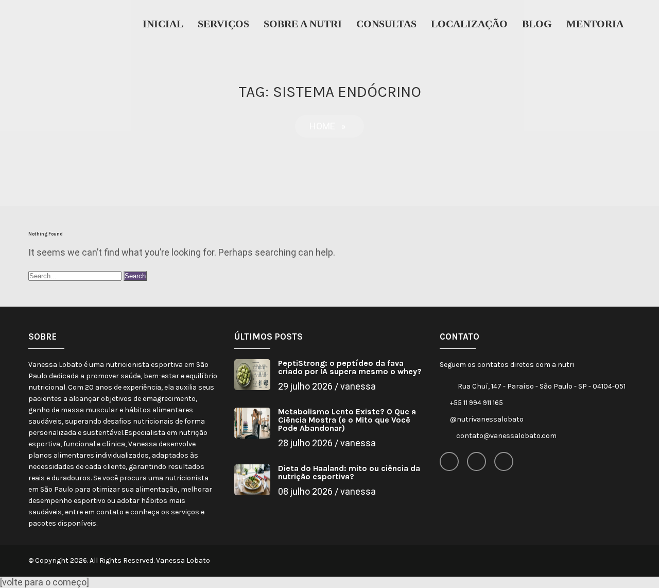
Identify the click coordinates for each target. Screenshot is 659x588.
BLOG (537, 23)
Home (322, 126)
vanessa (358, 386)
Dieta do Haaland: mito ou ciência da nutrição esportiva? (349, 472)
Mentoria (594, 23)
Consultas (386, 23)
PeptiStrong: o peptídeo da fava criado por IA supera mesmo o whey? (350, 367)
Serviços (223, 23)
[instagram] (476, 461)
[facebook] (449, 461)
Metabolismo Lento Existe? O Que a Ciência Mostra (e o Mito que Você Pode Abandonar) (347, 420)
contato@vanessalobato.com (506, 435)
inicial (163, 23)
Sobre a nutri (303, 23)
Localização (469, 23)
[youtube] (503, 461)
